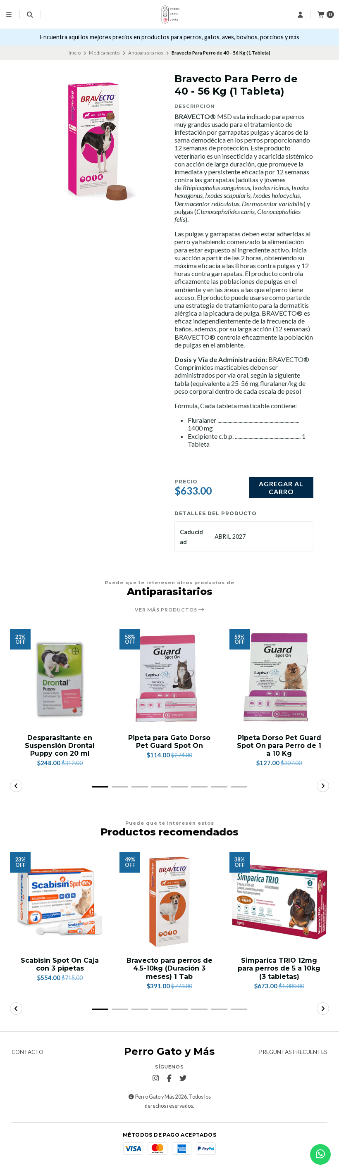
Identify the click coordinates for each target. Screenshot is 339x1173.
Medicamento (104, 52)
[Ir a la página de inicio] (169, 14)
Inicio (75, 52)
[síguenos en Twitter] (183, 1078)
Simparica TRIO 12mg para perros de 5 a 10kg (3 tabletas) (279, 968)
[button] (100, 787)
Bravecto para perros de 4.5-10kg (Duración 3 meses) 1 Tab (169, 968)
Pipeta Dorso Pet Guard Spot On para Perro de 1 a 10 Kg (279, 745)
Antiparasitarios (145, 52)
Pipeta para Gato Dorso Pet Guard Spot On (169, 741)
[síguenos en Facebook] (169, 1078)
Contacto (27, 1052)
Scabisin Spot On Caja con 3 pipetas (60, 964)
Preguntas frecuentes (293, 1052)
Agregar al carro (281, 487)
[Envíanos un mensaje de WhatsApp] (320, 1154)
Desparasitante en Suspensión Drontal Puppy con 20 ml (60, 745)
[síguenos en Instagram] (155, 1078)
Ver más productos (166, 609)
